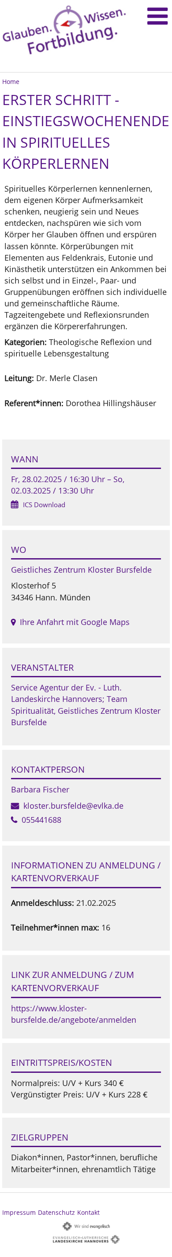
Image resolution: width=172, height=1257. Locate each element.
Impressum (19, 1212)
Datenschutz (56, 1212)
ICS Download (44, 504)
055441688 (41, 819)
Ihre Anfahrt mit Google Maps (75, 622)
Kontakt (88, 1212)
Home (10, 81)
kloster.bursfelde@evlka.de (73, 805)
